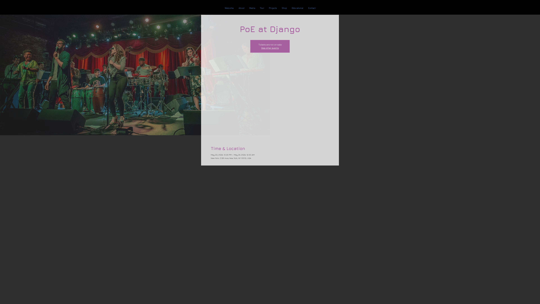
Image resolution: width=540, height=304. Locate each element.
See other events (270, 48)
